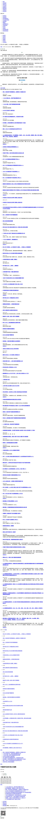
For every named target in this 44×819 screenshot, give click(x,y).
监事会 (4, 28)
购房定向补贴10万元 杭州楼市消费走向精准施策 (12, 253)
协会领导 (4, 17)
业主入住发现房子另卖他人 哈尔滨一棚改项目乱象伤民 (14, 714)
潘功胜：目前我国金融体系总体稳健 (10, 442)
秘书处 (4, 26)
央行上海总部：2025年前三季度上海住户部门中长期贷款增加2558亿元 (17, 487)
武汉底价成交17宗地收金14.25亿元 (10, 367)
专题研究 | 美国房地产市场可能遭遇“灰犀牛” (12, 513)
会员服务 (4, 3)
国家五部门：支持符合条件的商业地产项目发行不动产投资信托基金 (16, 462)
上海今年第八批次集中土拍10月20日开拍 (11, 385)
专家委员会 (5, 25)
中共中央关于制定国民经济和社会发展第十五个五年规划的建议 (18, 792)
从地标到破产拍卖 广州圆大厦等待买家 (11, 271)
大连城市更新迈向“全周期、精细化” (10, 259)
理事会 (4, 22)
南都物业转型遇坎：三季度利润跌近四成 (11, 304)
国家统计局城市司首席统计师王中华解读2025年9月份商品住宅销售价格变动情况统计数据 (21, 190)
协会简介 (4, 15)
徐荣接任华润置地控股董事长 (9, 328)
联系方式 (4, 802)
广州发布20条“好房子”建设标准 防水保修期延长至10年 (14, 233)
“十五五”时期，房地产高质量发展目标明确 (11, 104)
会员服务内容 (5, 29)
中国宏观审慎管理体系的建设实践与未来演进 (12, 399)
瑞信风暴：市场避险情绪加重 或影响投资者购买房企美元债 (15, 507)
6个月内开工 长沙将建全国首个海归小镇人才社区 (13, 284)
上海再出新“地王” (6, 379)
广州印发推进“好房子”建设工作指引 (13, 799)
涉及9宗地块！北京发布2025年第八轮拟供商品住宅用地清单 (15, 391)
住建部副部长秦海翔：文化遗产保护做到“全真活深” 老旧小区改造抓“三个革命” (19, 430)
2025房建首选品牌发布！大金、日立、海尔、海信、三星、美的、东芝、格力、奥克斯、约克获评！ (23, 608)
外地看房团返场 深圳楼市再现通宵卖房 (11, 290)
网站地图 (4, 805)
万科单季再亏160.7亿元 (7, 701)
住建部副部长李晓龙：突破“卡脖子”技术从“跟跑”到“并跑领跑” (15, 436)
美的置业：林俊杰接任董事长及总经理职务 (11, 341)
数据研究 (4, 7)
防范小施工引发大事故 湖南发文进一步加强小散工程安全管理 (15, 227)
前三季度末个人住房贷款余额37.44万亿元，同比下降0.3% (14, 468)
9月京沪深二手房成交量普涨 (8, 761)
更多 (6, 629)
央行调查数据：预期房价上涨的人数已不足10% (12, 747)
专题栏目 (4, 9)
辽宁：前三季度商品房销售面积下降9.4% (11, 159)
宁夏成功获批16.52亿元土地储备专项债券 (11, 450)
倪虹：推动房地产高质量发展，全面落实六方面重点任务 (14, 91)
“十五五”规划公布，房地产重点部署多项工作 (12, 98)
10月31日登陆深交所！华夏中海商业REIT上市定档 (16, 795)
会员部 (4, 36)
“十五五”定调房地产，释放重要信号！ (10, 239)
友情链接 (4, 804)
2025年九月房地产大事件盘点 (9, 110)
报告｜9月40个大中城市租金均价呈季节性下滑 (12, 760)
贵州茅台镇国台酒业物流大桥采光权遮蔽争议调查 (13, 705)
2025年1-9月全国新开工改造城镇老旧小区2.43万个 (13, 743)
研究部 (4, 38)
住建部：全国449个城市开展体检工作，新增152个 (16, 797)
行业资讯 (4, 5)
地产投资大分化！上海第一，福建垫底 (10, 265)
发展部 (4, 39)
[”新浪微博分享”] (1, 49)
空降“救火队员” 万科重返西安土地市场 (11, 297)
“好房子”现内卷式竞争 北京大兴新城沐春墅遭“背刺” (13, 726)
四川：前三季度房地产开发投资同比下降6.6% (12, 177)
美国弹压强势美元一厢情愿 (8, 525)
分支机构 (4, 42)
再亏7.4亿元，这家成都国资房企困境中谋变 (11, 322)
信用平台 (4, 4)
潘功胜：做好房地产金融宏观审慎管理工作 (11, 411)
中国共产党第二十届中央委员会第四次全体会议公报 (13, 153)
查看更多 (4, 144)
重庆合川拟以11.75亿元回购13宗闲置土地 (11, 354)
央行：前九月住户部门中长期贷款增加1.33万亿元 (13, 493)
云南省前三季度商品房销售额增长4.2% (11, 146)
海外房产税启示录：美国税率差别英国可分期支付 (13, 539)
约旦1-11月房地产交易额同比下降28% (10, 519)
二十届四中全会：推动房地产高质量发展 (11, 424)
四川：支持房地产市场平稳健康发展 (10, 214)
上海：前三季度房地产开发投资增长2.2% (11, 171)
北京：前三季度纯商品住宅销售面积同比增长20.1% (13, 165)
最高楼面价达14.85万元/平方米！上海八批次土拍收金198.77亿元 (16, 373)
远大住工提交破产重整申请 (8, 334)
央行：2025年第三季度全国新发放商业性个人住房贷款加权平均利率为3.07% (18, 456)
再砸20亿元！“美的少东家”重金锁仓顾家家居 (12, 557)
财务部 (4, 40)
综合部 (4, 35)
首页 (4, 1)
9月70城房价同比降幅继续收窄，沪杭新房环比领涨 (13, 116)
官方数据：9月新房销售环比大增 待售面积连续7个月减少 (14, 122)
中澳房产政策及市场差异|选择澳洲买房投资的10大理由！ (14, 547)
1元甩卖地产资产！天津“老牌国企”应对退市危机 (15, 796)
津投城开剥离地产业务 (7, 709)
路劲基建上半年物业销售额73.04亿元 (10, 501)
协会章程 (4, 21)
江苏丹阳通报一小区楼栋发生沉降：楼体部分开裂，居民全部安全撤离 (17, 718)
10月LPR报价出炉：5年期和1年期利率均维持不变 (13, 481)
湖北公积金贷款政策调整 (8, 671)
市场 (1, 46)
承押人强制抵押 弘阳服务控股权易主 (10, 310)
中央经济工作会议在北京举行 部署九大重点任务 (12, 197)
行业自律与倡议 (6, 19)
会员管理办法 (5, 18)
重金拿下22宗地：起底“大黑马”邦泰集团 (11, 316)
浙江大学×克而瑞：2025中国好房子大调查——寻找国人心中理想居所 (17, 247)
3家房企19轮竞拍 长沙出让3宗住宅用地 (11, 348)
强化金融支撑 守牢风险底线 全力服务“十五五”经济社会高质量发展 (16, 405)
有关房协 (4, 11)
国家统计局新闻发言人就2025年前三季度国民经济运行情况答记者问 (16, 183)
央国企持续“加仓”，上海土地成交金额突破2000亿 (13, 361)
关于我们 (4, 801)
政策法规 (4, 8)
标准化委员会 (5, 30)
